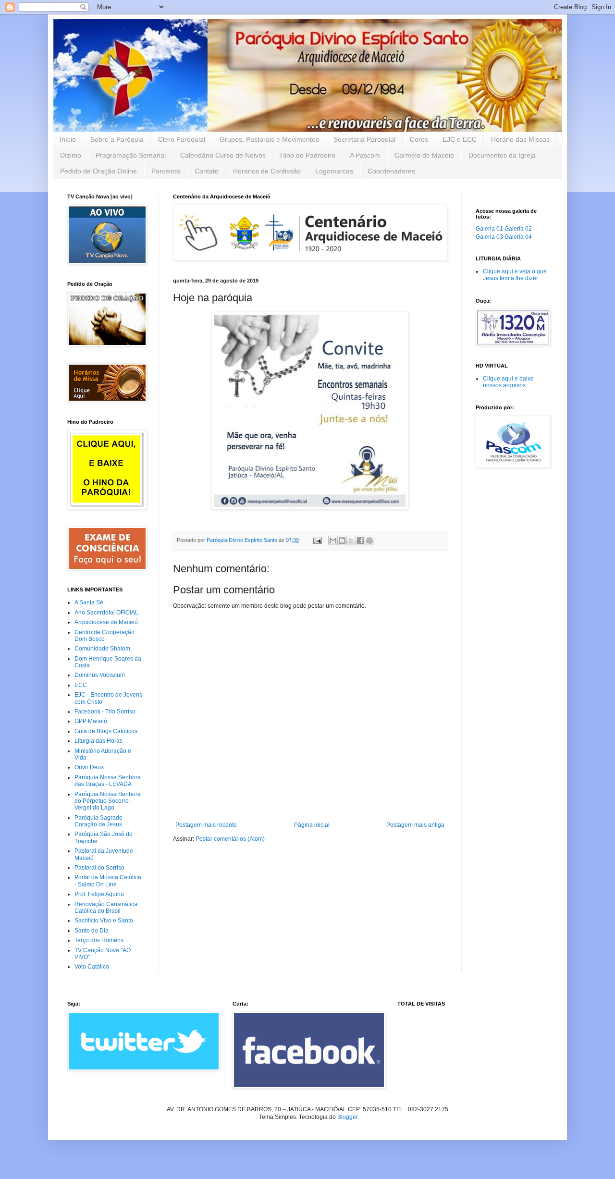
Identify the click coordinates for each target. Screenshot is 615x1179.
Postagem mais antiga (415, 825)
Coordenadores (391, 171)
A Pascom (365, 155)
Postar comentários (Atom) (230, 838)
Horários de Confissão (267, 171)
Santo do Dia (91, 930)
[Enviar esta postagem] (317, 540)
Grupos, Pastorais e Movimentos (269, 139)
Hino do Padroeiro (307, 155)
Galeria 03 (489, 236)
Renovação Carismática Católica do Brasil (105, 907)
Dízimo (70, 155)
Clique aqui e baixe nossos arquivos (508, 382)
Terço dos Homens (98, 940)
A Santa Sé (88, 602)
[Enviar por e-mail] (333, 540)
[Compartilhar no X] (351, 540)
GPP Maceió (90, 721)
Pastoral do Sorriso (99, 867)
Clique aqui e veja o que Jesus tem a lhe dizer (515, 275)
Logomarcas (334, 171)
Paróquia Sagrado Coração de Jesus (98, 821)
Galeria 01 (489, 228)
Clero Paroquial (181, 139)
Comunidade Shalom (102, 648)
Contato (207, 171)
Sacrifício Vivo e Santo (103, 920)
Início (68, 139)
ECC (80, 685)
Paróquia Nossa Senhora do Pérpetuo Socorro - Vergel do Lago (107, 801)
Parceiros (165, 171)
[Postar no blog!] (342, 540)
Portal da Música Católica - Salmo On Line (107, 880)
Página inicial (312, 825)
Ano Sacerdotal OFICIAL (106, 612)
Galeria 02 (518, 228)
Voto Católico (91, 966)
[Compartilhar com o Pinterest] (369, 540)
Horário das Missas (520, 139)
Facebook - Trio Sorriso (104, 711)
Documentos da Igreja (502, 155)
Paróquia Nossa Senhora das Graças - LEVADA (107, 780)
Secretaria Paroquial (364, 139)
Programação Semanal (131, 155)
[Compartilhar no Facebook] (360, 540)
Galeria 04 (518, 236)
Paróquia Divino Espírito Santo (243, 540)
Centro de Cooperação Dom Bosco (104, 635)
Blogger (347, 1117)
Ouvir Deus (89, 767)
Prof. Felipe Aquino (99, 894)
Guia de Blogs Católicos (105, 731)
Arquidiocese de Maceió (106, 622)
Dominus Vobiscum (99, 675)
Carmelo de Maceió (424, 155)
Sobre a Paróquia (117, 139)
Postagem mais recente (206, 825)
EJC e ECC (460, 139)
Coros (419, 139)
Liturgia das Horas (98, 740)
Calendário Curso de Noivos (223, 155)
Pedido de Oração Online (98, 171)
